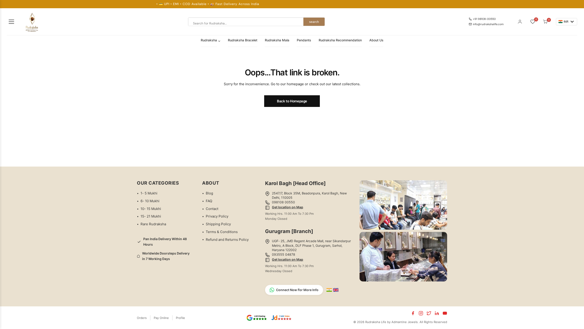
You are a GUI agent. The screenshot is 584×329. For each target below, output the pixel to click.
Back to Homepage (292, 101)
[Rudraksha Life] (32, 21)
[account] (520, 22)
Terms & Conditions (222, 232)
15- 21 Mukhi (151, 216)
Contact (212, 209)
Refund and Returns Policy (227, 239)
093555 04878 (283, 254)
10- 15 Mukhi (151, 209)
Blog (209, 193)
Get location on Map (287, 207)
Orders (142, 318)
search (314, 22)
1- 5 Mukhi (149, 193)
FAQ (209, 201)
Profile (180, 318)
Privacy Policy (217, 216)
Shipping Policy (218, 224)
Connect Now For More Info (297, 290)
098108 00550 (283, 202)
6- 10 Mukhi (150, 201)
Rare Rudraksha (153, 224)
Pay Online (161, 318)
